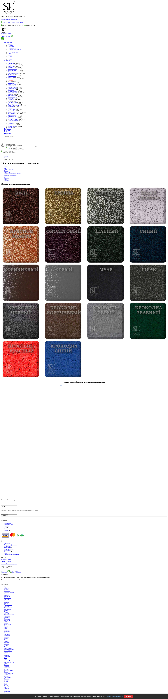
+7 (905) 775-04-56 (18, 22)
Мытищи (6, 646)
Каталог (8, 60)
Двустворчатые (12, 115)
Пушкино (6, 666)
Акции (10, 55)
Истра (5, 621)
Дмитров (6, 606)
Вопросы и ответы (13, 51)
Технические (11, 90)
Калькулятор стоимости (14, 49)
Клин (5, 628)
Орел (5, 659)
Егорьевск (7, 613)
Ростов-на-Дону (8, 670)
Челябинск (7, 691)
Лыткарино (7, 641)
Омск (5, 658)
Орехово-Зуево (8, 660)
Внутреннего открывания (14, 105)
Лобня (6, 638)
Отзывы (10, 45)
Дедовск (6, 603)
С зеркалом (11, 63)
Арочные (10, 108)
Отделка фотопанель (13, 73)
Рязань (6, 672)
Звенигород (7, 617)
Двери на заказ (12, 76)
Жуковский (7, 616)
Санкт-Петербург (8, 673)
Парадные (10, 98)
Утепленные (11, 85)
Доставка (8, 129)
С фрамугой (11, 111)
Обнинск (6, 655)
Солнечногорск (8, 677)
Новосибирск (7, 652)
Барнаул (6, 586)
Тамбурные (7, 550)
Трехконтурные (12, 104)
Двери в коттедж (12, 97)
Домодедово (7, 609)
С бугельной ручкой (13, 119)
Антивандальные (12, 102)
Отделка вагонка (12, 70)
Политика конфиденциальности (114, 696)
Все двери (10, 80)
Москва (4, 582)
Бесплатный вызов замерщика (9, 19)
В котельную (11, 99)
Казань (6, 623)
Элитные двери (12, 126)
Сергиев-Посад (8, 674)
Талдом (6, 681)
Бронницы (7, 591)
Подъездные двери (13, 92)
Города (10, 56)
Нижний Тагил (8, 651)
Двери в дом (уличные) (10, 545)
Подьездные (7, 553)
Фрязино (6, 688)
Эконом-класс (11, 124)
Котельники (7, 631)
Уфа (5, 687)
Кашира (6, 626)
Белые (9, 74)
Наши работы (12, 48)
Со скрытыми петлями (14, 112)
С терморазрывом (12, 87)
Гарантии (11, 58)
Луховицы (7, 639)
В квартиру (11, 83)
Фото (6, 131)
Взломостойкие (12, 116)
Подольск (6, 665)
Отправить (4, 515)
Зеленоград (7, 619)
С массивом (11, 66)
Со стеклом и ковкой (13, 78)
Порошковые (11, 67)
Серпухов (6, 676)
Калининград (7, 624)
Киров (6, 627)
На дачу (10, 94)
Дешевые (10, 123)
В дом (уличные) (12, 84)
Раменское (7, 667)
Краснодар (7, 634)
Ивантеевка (7, 620)
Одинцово (7, 656)
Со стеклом (11, 77)
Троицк (6, 684)
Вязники (6, 602)
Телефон (3, 506)
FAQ (5, 168)
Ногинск (6, 653)
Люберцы (6, 642)
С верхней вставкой (13, 120)
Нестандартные (12, 117)
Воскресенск (7, 600)
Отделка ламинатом (13, 71)
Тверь (5, 683)
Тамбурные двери (12, 88)
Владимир (7, 595)
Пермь (6, 663)
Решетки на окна (8, 524)
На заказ (10, 127)
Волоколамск (7, 598)
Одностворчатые (12, 113)
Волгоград (7, 596)
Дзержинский (8, 605)
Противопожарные (13, 91)
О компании (9, 42)
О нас (10, 44)
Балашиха (6, 588)
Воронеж (6, 599)
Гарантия (6, 530)
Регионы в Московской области (12, 173)
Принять (128, 696)
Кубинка (6, 637)
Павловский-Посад (9, 662)
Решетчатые (11, 106)
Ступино (6, 679)
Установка (8, 130)
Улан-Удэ (6, 686)
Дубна (6, 612)
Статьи (10, 53)
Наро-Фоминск (8, 648)
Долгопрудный (8, 607)
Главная (6, 156)
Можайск (6, 644)
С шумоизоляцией (12, 109)
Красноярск (7, 635)
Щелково (6, 693)
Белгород (6, 589)
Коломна (6, 630)
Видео (10, 59)
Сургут (6, 680)
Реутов (6, 669)
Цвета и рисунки (13, 52)
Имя (2, 503)
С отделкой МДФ (12, 64)
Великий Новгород (9, 592)
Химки (6, 690)
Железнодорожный (9, 614)
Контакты (8, 133)
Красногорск (7, 633)
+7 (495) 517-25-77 (8, 22)
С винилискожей (12, 69)
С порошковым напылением (11, 554)
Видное (6, 593)
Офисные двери (12, 95)
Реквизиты (11, 46)
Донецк (6, 610)
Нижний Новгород (9, 649)
